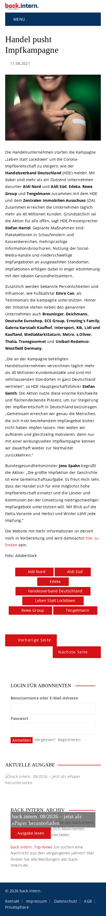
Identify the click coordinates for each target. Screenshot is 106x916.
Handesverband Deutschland (55, 591)
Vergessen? (45, 739)
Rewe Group (32, 610)
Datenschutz (65, 901)
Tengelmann (77, 610)
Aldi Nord (36, 571)
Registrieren (69, 739)
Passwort (19, 718)
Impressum (36, 901)
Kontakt (12, 901)
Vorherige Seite (34, 640)
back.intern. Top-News (31, 847)
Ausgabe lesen (30, 833)
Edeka (55, 581)
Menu (18, 19)
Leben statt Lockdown (55, 600)
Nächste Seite (73, 652)
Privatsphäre (17, 907)
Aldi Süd (75, 571)
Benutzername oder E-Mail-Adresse (44, 698)
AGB (88, 901)
